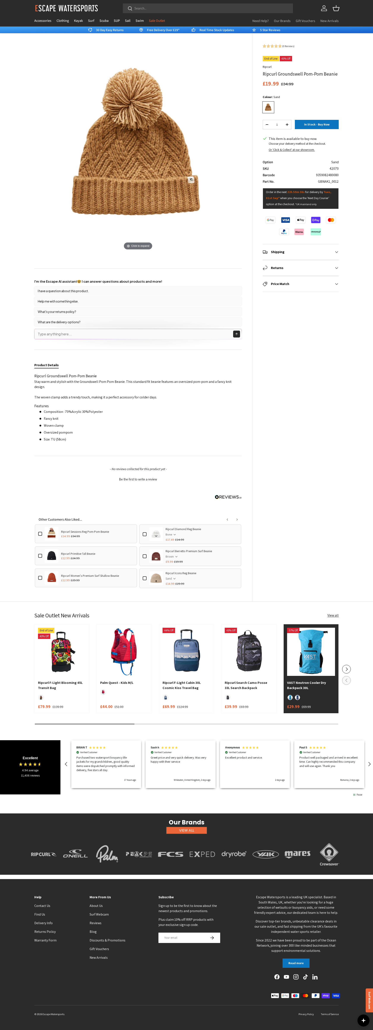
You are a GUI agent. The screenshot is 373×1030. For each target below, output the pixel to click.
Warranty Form (45, 940)
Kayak (78, 20)
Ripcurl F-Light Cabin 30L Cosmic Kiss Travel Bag (182, 685)
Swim (140, 20)
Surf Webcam (99, 914)
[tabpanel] (138, 409)
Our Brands (282, 21)
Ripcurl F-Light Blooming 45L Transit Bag (60, 685)
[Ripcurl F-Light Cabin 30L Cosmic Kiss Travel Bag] (186, 652)
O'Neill (75, 868)
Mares (297, 868)
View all (333, 615)
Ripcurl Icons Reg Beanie (181, 573)
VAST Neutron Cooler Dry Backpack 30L (306, 685)
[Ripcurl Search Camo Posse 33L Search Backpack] (249, 652)
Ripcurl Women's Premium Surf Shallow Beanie (90, 576)
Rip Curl (44, 868)
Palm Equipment (107, 868)
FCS (171, 868)
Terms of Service (330, 1014)
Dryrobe (234, 868)
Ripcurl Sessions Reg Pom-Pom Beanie (85, 532)
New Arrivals (329, 21)
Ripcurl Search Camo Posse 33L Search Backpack (246, 685)
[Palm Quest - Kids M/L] (124, 652)
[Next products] (237, 520)
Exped (202, 868)
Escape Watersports (53, 1014)
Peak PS (139, 868)
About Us (96, 905)
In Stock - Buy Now (317, 125)
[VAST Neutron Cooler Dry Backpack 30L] (311, 652)
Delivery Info (43, 923)
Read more (296, 963)
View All (186, 830)
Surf (91, 20)
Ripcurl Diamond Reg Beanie (183, 529)
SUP (117, 20)
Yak (266, 868)
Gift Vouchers (305, 21)
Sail (127, 20)
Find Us (39, 914)
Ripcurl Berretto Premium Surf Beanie (189, 551)
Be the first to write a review (138, 479)
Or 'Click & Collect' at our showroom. (292, 150)
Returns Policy (45, 931)
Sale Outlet (157, 20)
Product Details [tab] (46, 365)
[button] (336, 8)
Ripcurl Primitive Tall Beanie (78, 554)
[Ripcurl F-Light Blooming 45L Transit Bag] (62, 652)
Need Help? (260, 21)
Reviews (95, 923)
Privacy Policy (306, 1014)
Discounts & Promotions (107, 940)
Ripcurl (267, 67)
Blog (93, 931)
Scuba (104, 20)
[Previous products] (227, 520)
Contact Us (42, 905)
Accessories (42, 20)
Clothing (63, 20)
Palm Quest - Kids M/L (116, 682)
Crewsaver (329, 868)
